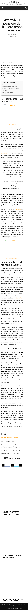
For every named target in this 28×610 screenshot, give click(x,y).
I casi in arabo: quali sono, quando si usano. (12, 556)
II (15, 441)
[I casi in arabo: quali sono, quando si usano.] (14, 535)
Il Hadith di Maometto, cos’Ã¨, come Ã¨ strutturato (13, 600)
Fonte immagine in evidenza (9, 437)
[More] (20, 465)
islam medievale (14, 458)
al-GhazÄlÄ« (19, 298)
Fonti (7, 93)
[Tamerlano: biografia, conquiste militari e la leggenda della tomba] (14, 490)
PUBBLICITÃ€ (11, 606)
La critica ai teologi (8, 92)
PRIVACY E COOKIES (21, 604)
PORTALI (17, 606)
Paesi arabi (12, 38)
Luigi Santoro (12, 34)
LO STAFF (3, 604)
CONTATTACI (14, 604)
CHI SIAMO (8, 604)
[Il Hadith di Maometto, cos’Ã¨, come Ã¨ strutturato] (14, 578)
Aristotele (4, 153)
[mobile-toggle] (2, 8)
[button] (26, 8)
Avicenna (18, 209)
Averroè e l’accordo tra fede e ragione (11, 89)
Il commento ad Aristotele (10, 86)
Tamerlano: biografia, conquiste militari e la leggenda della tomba (11, 512)
